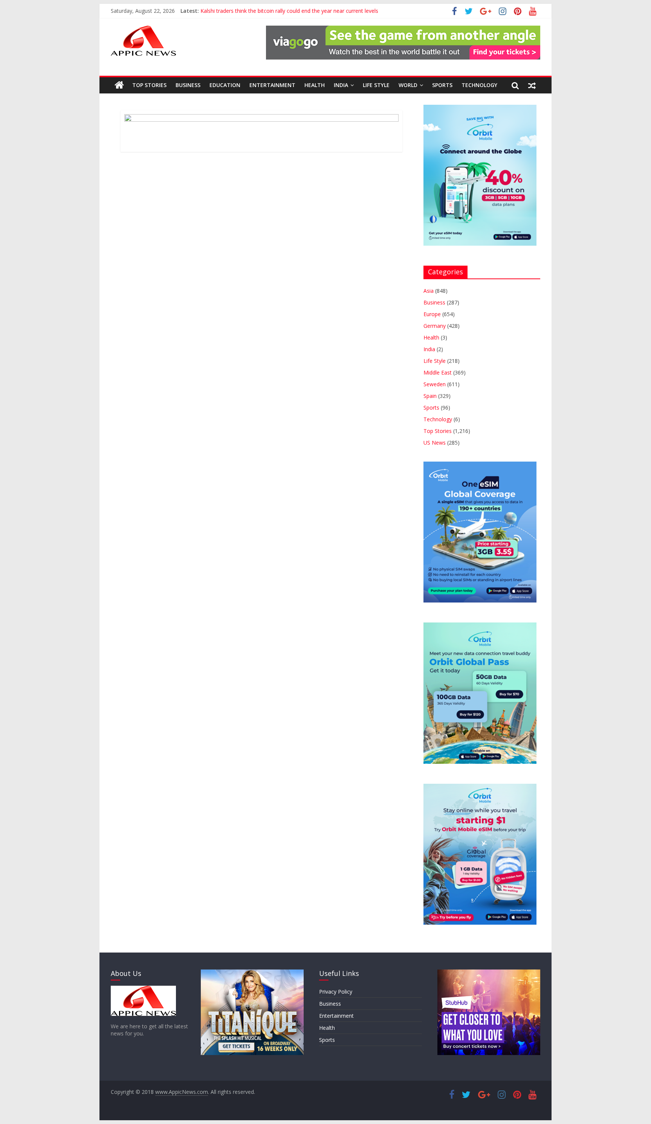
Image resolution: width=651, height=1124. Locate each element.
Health (314, 85)
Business (188, 85)
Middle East (437, 372)
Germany (434, 325)
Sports (442, 85)
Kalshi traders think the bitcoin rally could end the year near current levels (289, 10)
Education (224, 85)
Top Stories (149, 85)
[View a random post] (532, 85)
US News (434, 442)
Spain (430, 395)
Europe (432, 314)
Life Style (376, 85)
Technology (479, 85)
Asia (428, 290)
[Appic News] (119, 85)
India (341, 85)
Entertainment (272, 85)
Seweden (434, 384)
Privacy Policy (335, 991)
